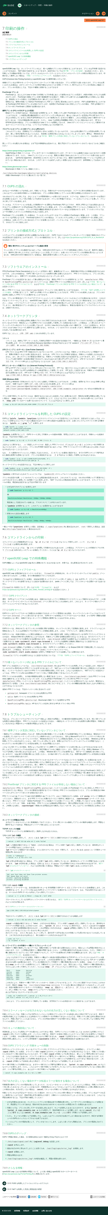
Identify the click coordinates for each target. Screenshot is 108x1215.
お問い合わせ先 (46, 1211)
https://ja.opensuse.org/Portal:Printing (17, 1174)
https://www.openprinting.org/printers (17, 151)
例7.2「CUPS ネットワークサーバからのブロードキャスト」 (81, 900)
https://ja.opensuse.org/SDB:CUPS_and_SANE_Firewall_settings (26, 590)
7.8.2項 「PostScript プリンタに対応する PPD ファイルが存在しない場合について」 (71, 284)
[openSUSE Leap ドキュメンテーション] (20, 5)
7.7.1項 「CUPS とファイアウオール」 (71, 655)
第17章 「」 (73, 71)
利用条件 (26, 1211)
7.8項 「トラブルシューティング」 (39, 76)
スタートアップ (30, 5)
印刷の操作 (48, 5)
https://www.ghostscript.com (14, 167)
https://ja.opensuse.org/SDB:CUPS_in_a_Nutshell (83, 237)
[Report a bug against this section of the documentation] (105, 27)
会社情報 (35, 1211)
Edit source (100, 27)
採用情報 (17, 1211)
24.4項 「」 (43, 587)
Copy (103, 404)
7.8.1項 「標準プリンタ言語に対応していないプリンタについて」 (66, 136)
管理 (40, 5)
